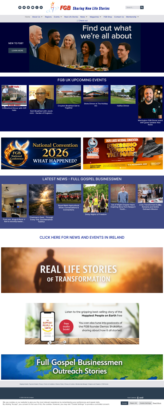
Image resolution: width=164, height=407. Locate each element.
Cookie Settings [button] (145, 403)
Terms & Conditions (49, 384)
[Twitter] (24, 7)
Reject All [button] (133, 403)
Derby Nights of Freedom (14, 214)
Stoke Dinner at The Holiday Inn (41, 104)
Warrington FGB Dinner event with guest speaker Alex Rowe (95, 122)
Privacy (41, 384)
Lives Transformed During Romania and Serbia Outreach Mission (69, 207)
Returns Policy (60, 384)
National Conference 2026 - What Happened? (96, 220)
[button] (37, 17)
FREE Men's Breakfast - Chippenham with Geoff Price (123, 121)
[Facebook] (19, 7)
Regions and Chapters (94, 384)
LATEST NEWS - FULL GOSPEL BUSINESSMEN (82, 179)
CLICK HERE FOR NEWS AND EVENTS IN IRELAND (82, 237)
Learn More (86, 52)
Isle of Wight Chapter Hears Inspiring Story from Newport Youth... (41, 207)
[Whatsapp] (36, 7)
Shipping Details (24, 384)
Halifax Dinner (69, 106)
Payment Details (33, 384)
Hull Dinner (150, 106)
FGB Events (105, 384)
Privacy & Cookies (70, 384)
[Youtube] (32, 7)
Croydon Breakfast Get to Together (14, 107)
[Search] (142, 7)
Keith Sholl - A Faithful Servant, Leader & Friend (150, 203)
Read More (157, 403)
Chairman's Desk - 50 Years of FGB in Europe (123, 205)
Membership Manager (81, 384)
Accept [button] (124, 403)
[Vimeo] (28, 7)
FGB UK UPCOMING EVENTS (82, 80)
